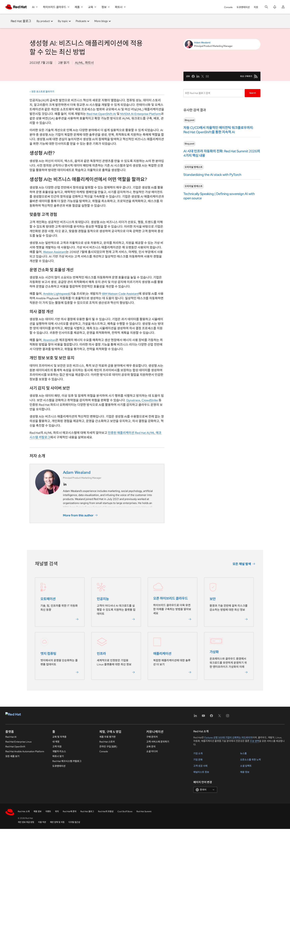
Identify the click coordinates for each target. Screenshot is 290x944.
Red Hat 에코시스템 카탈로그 (66, 761)
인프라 (101, 653)
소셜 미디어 (152, 751)
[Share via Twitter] (203, 76)
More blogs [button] (101, 21)
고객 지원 (57, 746)
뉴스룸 (243, 753)
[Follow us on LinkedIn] (65, 484)
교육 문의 (151, 746)
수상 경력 (254, 741)
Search (252, 93)
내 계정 (55, 741)
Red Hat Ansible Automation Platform (24, 751)
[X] (220, 717)
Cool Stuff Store (124, 811)
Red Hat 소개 (24, 811)
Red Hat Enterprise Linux (18, 741)
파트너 (89, 63)
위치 (57, 811)
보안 (213, 599)
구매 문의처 (152, 736)
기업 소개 (198, 753)
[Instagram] (228, 717)
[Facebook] (211, 717)
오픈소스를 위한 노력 (250, 759)
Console (228, 7)
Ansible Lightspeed (56, 294)
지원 (256, 7)
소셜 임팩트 (246, 765)
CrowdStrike (150, 400)
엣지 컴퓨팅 (48, 653)
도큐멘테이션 (243, 7)
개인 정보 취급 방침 (26, 822)
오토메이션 (48, 599)
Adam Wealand (202, 42)
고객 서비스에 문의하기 (157, 741)
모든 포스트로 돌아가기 (42, 91)
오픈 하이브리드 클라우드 (170, 598)
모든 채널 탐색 (242, 564)
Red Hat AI (10, 736)
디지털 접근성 (74, 822)
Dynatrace (133, 400)
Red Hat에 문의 (69, 811)
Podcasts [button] (81, 21)
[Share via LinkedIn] (198, 76)
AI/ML (79, 63)
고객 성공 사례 (200, 765)
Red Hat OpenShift (15, 746)
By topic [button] (63, 21)
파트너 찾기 (58, 756)
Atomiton (49, 340)
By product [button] (43, 21)
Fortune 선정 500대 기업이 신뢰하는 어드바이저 (228, 737)
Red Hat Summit (144, 811)
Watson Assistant (54, 252)
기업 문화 (198, 759)
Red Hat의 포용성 (105, 811)
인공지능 (103, 599)
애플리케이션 (162, 653)
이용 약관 (42, 822)
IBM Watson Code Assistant (120, 294)
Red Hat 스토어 (107, 741)
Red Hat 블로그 (21, 21)
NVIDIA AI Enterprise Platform (140, 114)
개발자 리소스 (59, 751)
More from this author (78, 515)
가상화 (214, 652)
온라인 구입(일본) (108, 746)
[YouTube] (203, 717)
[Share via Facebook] (193, 76)
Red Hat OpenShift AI (101, 114)
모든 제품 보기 (12, 756)
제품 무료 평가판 (107, 736)
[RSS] (256, 76)
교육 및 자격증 (59, 736)
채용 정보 (244, 772)
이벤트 (48, 811)
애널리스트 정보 (201, 772)
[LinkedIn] (195, 717)
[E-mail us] (207, 76)
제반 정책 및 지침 (57, 822)
